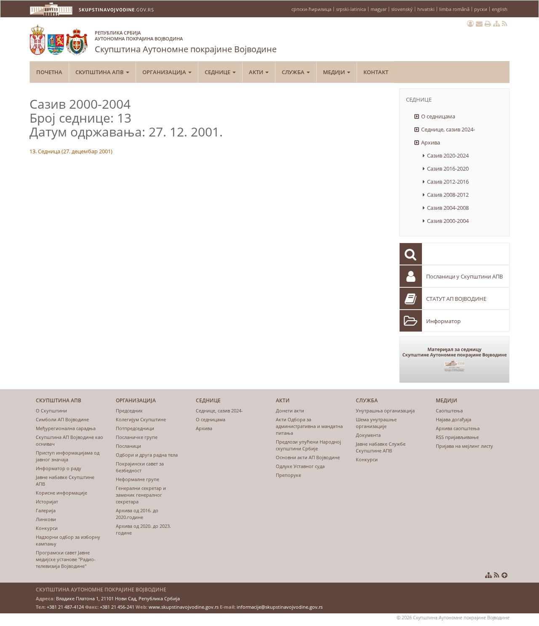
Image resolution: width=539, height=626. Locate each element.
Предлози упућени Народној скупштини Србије (308, 445)
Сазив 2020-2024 (448, 155)
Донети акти (290, 410)
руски (480, 9)
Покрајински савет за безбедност (140, 467)
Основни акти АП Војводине (308, 457)
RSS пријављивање (457, 437)
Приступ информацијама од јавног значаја (67, 456)
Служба (294, 72)
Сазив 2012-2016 (448, 181)
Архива (430, 142)
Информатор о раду (58, 468)
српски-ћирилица (311, 9)
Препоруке (288, 475)
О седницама (438, 116)
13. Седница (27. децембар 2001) (70, 151)
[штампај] (488, 23)
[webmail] (479, 23)
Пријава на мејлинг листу (464, 446)
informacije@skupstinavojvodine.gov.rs (280, 607)
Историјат (47, 501)
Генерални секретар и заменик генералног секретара (141, 495)
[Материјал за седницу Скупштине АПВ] (455, 360)
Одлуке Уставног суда (300, 466)
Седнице (218, 72)
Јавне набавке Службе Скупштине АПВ (381, 447)
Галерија (46, 510)
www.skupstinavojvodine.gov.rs (184, 607)
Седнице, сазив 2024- (448, 129)
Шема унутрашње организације (376, 422)
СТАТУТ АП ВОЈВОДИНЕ (456, 298)
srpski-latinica (351, 9)
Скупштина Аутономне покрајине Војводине (186, 42)
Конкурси (47, 528)
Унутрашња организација (385, 410)
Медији (334, 72)
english (499, 9)
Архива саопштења (458, 428)
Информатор (443, 321)
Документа (368, 435)
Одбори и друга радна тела (147, 455)
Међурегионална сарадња (66, 428)
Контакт (375, 72)
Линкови (46, 519)
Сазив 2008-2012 (448, 194)
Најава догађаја (453, 419)
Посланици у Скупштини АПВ (464, 276)
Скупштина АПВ (100, 72)
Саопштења (449, 410)
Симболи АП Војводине (62, 419)
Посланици (128, 446)
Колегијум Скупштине (141, 419)
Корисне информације (61, 493)
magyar (379, 9)
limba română (454, 9)
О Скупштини (51, 410)
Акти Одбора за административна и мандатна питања (309, 426)
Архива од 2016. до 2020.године (137, 513)
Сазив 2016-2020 (448, 168)
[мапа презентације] (496, 23)
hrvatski (426, 9)
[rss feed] (504, 23)
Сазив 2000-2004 (448, 221)
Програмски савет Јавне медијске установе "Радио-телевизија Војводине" (66, 559)
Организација (164, 72)
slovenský (402, 9)
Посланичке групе (136, 437)
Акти (256, 72)
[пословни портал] (470, 23)
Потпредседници (135, 428)
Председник (129, 410)
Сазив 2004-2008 (448, 207)
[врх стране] (504, 575)
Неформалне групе (137, 479)
